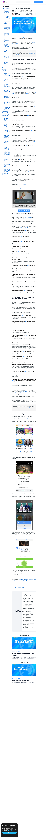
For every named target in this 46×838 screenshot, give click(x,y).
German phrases (17, 134)
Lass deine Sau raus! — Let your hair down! (6, 118)
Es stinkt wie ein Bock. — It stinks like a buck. (6, 146)
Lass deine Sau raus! (16, 315)
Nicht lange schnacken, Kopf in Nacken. (20, 123)
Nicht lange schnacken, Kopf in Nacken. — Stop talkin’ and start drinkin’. (7, 34)
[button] (9, 835)
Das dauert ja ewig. (16, 241)
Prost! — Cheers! (7, 18)
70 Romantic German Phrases (21, 680)
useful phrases (23, 37)
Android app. (25, 184)
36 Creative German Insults (18, 587)
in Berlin (23, 80)
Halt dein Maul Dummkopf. (18, 274)
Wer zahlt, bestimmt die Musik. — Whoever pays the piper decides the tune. (7, 129)
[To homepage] (6, 2)
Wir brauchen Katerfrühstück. (18, 145)
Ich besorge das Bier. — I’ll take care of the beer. (6, 12)
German (19, 6)
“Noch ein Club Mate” (22, 93)
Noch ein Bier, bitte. (16, 83)
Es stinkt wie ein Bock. (17, 351)
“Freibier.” (30, 171)
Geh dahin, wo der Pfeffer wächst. (19, 265)
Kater (32, 141)
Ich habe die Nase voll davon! (18, 230)
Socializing (14, 62)
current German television (17, 392)
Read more (10, 830)
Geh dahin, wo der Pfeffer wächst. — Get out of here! (7, 92)
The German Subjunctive (18, 584)
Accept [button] (9, 832)
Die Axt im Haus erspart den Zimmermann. (21, 342)
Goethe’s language (28, 217)
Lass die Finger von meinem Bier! (19, 257)
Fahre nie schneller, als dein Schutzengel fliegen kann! (24, 379)
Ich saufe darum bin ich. (17, 152)
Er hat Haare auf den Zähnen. (18, 321)
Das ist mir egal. (15, 246)
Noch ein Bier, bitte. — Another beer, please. (6, 16)
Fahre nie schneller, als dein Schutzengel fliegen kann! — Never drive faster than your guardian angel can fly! (7, 168)
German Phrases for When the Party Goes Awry (6, 69)
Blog (17, 6)
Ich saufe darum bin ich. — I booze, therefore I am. (7, 55)
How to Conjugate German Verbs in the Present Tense (24, 586)
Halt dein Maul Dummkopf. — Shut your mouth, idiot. (7, 96)
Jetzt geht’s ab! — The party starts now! (7, 59)
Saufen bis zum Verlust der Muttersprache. (21, 130)
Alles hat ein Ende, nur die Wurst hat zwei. (21, 362)
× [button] (16, 824)
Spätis (13, 80)
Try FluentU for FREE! (24, 210)
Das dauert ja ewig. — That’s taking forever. (7, 79)
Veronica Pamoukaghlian (17, 14)
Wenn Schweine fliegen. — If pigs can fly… (6, 150)
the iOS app (19, 184)
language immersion (25, 391)
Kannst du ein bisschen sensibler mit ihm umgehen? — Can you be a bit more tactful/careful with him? (7, 102)
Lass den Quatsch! (16, 236)
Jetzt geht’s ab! (15, 159)
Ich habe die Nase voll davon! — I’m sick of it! (7, 73)
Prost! (13, 97)
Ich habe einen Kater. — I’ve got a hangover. (7, 46)
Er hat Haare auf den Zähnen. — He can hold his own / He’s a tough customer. (7, 123)
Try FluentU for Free (38, 2)
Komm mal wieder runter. (18, 290)
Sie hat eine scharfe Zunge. (18, 371)
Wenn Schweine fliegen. (17, 356)
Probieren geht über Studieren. (19, 335)
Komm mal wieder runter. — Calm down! (7, 108)
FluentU (13, 6)
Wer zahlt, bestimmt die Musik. (19, 329)
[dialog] (9, 830)
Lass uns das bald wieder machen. (19, 115)
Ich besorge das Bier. (16, 76)
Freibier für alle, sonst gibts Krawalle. (20, 165)
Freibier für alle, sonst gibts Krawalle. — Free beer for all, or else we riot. (7, 64)
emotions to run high (24, 227)
